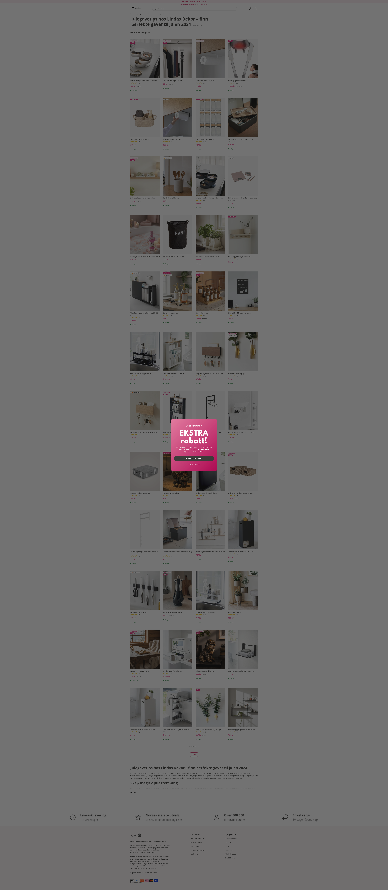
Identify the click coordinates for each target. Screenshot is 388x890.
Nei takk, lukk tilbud (194, 465)
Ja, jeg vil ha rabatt (194, 458)
